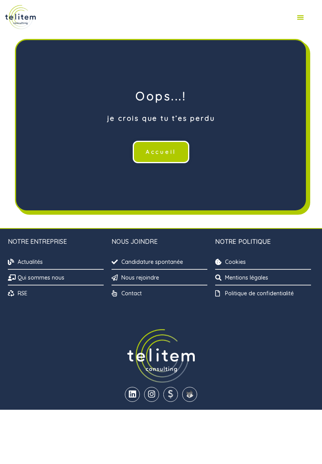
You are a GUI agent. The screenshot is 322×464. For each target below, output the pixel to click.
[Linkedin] (132, 394)
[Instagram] (151, 394)
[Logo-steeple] (170, 394)
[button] (300, 17)
